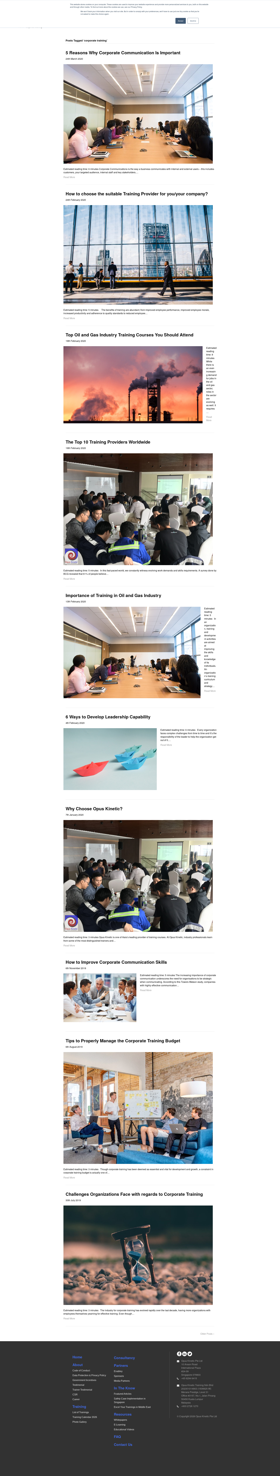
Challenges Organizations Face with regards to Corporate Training (134, 1194)
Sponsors (119, 1376)
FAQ (117, 1436)
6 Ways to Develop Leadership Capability (108, 716)
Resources (123, 1414)
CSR (75, 1394)
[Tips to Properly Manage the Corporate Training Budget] (138, 1107)
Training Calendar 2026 (84, 1417)
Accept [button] (180, 21)
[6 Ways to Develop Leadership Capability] (110, 758)
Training (79, 1406)
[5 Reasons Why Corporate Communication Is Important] (138, 113)
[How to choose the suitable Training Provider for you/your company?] (138, 254)
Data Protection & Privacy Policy (89, 1375)
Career (76, 1399)
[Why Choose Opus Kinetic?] (138, 875)
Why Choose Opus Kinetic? (94, 808)
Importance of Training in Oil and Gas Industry (113, 595)
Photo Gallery (79, 1422)
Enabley (118, 1371)
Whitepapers (120, 1420)
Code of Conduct (81, 1370)
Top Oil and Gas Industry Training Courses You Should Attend (129, 334)
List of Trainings (80, 1412)
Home (77, 1356)
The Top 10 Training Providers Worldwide (108, 442)
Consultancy (124, 1357)
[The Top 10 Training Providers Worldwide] (138, 509)
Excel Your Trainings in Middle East (132, 1407)
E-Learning (119, 1424)
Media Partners (122, 1381)
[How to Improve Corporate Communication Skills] (99, 997)
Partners (121, 1365)
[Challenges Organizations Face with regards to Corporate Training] (138, 1255)
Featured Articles (122, 1394)
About (77, 1364)
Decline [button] (193, 21)
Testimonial (78, 1385)
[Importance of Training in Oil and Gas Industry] (132, 652)
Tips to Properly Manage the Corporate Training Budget (123, 1040)
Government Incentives (84, 1380)
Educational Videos (124, 1429)
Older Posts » (207, 1333)
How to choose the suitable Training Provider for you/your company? (137, 193)
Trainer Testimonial (82, 1390)
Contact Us (123, 1444)
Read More (69, 177)
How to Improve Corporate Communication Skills (116, 962)
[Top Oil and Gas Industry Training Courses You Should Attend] (133, 384)
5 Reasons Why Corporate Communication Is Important (123, 52)
